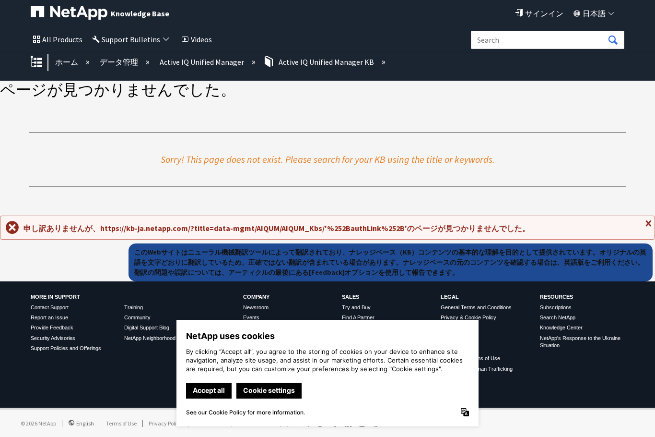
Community (137, 317)
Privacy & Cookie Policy (468, 317)
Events (251, 317)
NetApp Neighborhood (149, 338)
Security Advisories (53, 338)
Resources (556, 297)
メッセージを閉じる (647, 227)
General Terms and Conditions (476, 307)
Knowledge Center (561, 327)
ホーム (67, 62)
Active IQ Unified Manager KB (326, 62)
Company (256, 297)
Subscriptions (556, 307)
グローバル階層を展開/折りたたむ (42, 62)
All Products (62, 39)
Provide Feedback (52, 327)
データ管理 (120, 62)
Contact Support (50, 307)
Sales (350, 297)
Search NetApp (557, 317)
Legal (450, 297)
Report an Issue (49, 317)
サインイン (544, 13)
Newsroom (256, 307)
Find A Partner (358, 317)
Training (133, 307)
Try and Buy (356, 307)
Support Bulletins (131, 39)
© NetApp (38, 423)
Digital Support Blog (146, 327)
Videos (201, 39)
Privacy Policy (165, 423)
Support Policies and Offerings (66, 348)
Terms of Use (121, 423)
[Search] (613, 40)
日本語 (594, 13)
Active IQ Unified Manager (203, 62)
